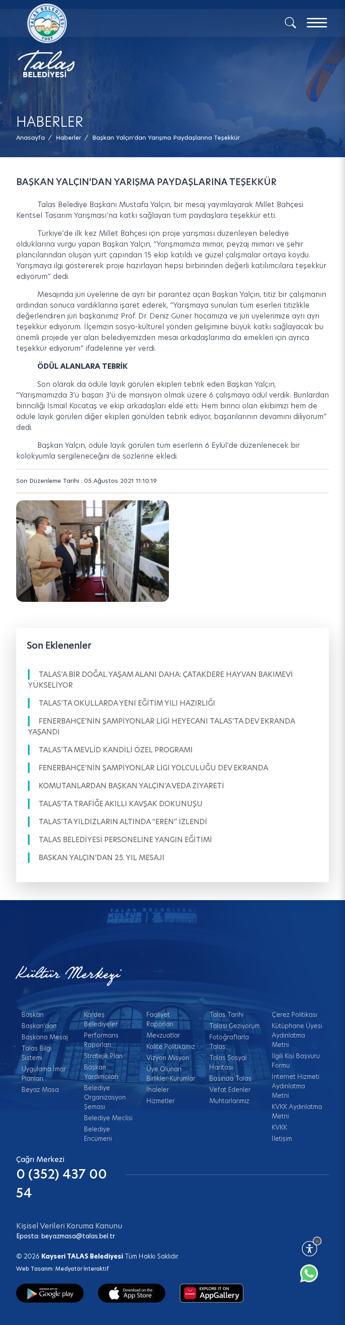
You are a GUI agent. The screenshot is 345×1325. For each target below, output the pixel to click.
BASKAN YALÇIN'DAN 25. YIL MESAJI (101, 857)
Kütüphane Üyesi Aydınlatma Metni (297, 1035)
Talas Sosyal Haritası (228, 1062)
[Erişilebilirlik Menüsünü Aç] (309, 1249)
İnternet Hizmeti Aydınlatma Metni (295, 1086)
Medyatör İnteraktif (82, 1268)
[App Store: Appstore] (131, 1292)
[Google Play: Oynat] (50, 1292)
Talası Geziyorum (234, 1025)
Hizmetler (160, 1100)
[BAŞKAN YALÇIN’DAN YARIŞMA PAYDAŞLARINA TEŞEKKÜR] (92, 551)
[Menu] (317, 22)
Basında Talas (230, 1078)
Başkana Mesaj (45, 1037)
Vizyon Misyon (167, 1057)
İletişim (282, 1138)
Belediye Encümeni (98, 1134)
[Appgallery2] (211, 1292)
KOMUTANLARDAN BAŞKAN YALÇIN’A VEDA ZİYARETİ (131, 786)
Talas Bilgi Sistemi (37, 1053)
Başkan (33, 1014)
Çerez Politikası (294, 1014)
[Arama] (290, 22)
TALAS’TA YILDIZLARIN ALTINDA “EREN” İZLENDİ (123, 822)
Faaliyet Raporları (159, 1019)
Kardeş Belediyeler (101, 1019)
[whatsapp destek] (313, 1277)
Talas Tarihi (226, 1014)
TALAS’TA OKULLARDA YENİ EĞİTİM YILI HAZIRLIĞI (127, 703)
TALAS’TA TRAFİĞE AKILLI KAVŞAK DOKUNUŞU (121, 804)
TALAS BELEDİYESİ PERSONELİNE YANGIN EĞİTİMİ (125, 840)
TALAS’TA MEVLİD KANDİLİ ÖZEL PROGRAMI (116, 750)
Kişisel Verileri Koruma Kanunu (69, 1226)
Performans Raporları (101, 1040)
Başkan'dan (39, 1025)
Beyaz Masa (40, 1089)
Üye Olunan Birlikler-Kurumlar (170, 1073)
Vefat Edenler (230, 1089)
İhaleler (157, 1089)
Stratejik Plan (103, 1055)
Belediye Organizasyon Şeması (105, 1097)
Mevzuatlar (163, 1035)
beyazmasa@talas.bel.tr (78, 1236)
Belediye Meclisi (108, 1117)
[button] (166, 138)
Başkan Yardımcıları (101, 1072)
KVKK (279, 1127)
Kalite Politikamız (170, 1046)
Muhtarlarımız (229, 1100)
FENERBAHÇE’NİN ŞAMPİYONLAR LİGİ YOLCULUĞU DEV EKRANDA (153, 768)
